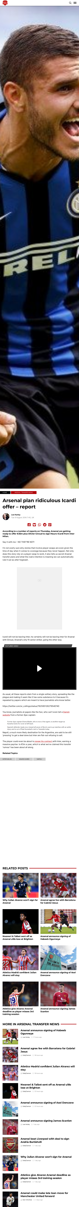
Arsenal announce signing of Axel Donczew (47, 1102)
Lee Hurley (15, 515)
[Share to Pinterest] (50, 524)
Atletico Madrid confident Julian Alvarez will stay (19, 973)
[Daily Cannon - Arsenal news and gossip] (5, 3)
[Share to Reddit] (44, 524)
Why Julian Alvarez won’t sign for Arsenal (46, 1156)
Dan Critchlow (27, 1200)
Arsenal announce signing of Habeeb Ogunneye (55, 937)
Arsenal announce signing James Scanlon (46, 1120)
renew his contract (43, 741)
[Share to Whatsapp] (39, 524)
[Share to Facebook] (29, 524)
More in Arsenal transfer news (31, 1024)
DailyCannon (27, 1055)
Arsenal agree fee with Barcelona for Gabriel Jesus (57, 901)
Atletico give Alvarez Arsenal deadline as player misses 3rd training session (18, 1011)
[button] (70, 3)
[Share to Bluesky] (34, 524)
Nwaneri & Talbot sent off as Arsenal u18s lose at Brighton (18, 937)
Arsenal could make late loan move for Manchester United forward (44, 1195)
